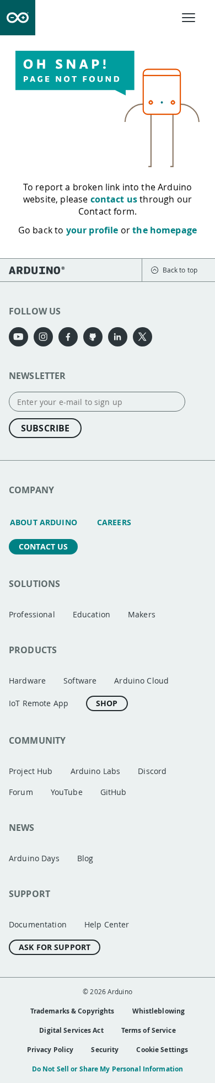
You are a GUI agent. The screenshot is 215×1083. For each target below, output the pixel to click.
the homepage (164, 230)
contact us (114, 199)
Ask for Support (54, 947)
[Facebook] (68, 336)
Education (91, 614)
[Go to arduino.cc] (17, 17)
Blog (85, 858)
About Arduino (43, 522)
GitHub (113, 792)
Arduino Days (34, 858)
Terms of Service (148, 1030)
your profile (92, 230)
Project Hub (31, 771)
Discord (152, 771)
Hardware (27, 680)
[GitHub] (93, 336)
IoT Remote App (38, 703)
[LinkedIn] (117, 336)
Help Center (107, 924)
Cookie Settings (162, 1049)
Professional (32, 614)
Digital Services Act (71, 1030)
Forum (21, 792)
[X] (142, 336)
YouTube (67, 792)
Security (105, 1049)
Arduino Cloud (141, 680)
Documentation (38, 924)
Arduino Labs (96, 771)
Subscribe (45, 428)
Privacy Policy (50, 1049)
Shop (107, 703)
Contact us (43, 546)
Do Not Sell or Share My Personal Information (107, 1069)
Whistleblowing (158, 1011)
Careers (114, 522)
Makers (141, 614)
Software (79, 680)
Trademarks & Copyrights (72, 1011)
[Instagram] (43, 336)
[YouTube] (18, 336)
